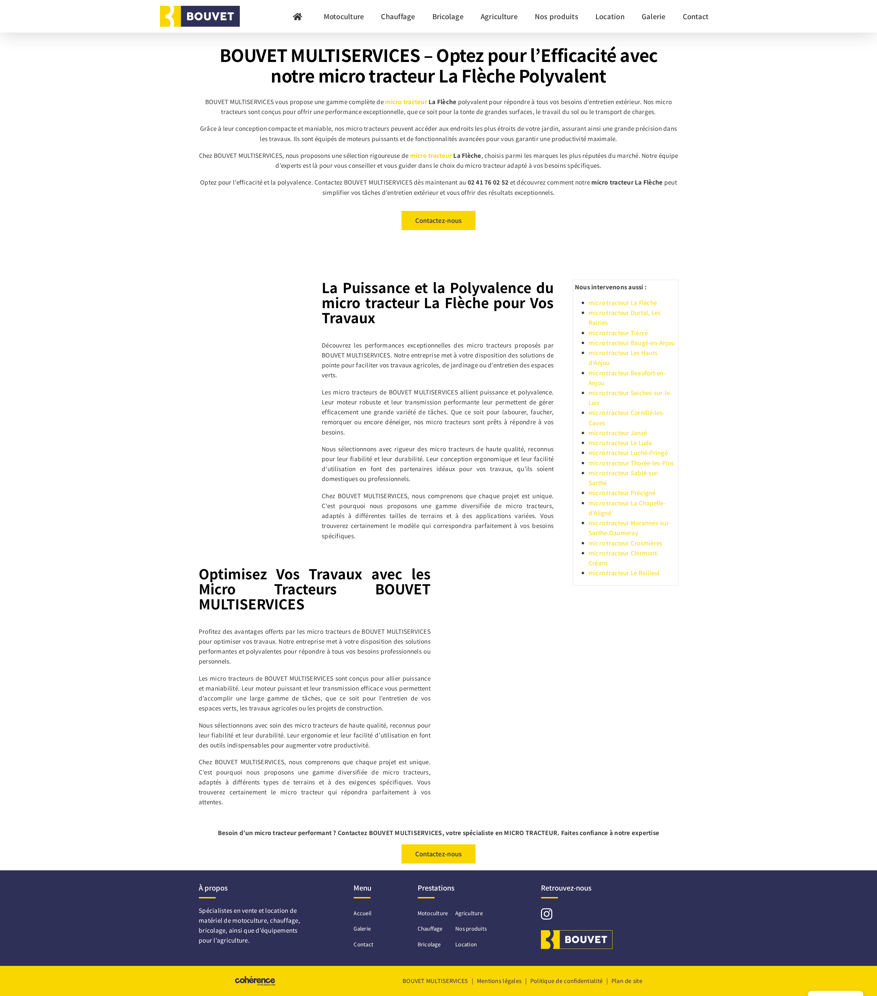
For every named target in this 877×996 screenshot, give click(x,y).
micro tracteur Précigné (622, 492)
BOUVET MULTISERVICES (435, 980)
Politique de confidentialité (566, 980)
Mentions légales (499, 980)
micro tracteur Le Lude (620, 442)
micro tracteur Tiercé (618, 332)
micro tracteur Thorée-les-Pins (631, 462)
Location (466, 944)
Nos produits (471, 928)
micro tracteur (406, 101)
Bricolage (429, 944)
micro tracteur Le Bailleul (624, 572)
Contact (359, 944)
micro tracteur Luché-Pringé (628, 452)
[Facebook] (560, 914)
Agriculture (469, 913)
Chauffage (430, 928)
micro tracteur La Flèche (623, 302)
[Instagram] (547, 914)
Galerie (359, 928)
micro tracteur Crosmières (625, 543)
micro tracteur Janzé (618, 432)
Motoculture (433, 913)
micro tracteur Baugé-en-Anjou (632, 342)
